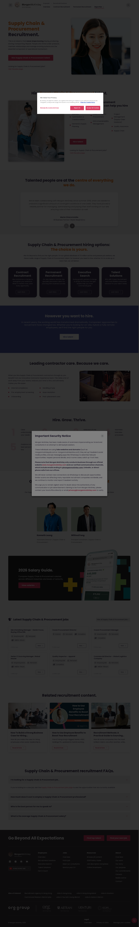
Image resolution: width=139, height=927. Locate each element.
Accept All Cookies (93, 108)
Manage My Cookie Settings (49, 108)
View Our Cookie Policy (87, 102)
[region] (70, 103)
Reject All (77, 108)
